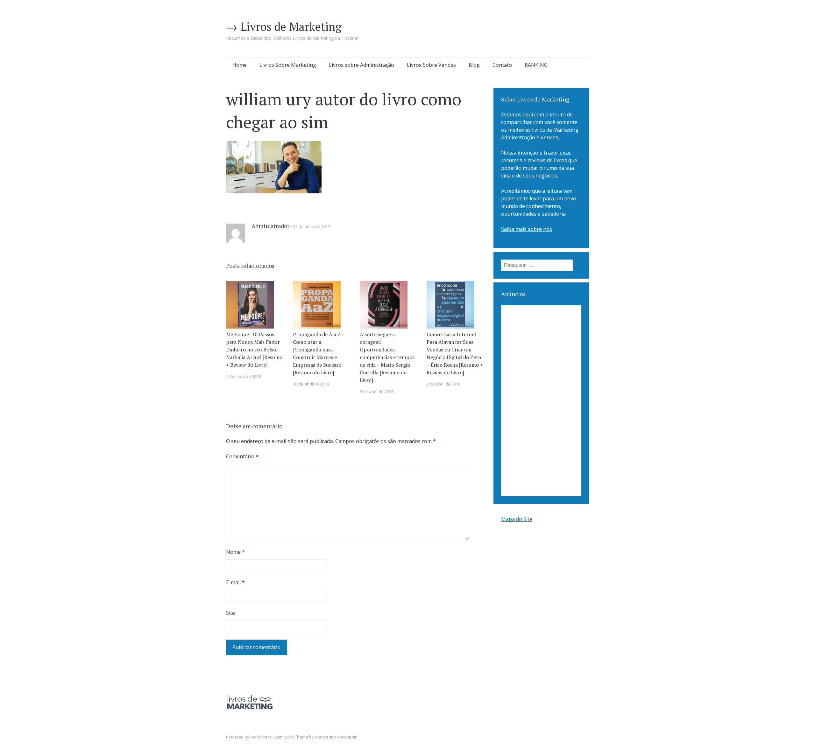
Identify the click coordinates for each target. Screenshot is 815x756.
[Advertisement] (541, 400)
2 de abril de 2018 (443, 384)
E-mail (235, 582)
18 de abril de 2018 (311, 384)
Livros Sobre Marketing (287, 64)
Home (239, 64)
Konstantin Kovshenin (336, 737)
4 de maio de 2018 (243, 376)
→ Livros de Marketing (284, 26)
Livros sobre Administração (361, 64)
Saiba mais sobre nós (526, 228)
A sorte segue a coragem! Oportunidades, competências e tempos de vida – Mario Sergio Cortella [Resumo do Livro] (387, 357)
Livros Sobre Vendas (431, 64)
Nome (235, 551)
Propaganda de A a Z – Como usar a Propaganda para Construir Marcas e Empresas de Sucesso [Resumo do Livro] (318, 353)
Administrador (270, 226)
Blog (474, 64)
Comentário (242, 456)
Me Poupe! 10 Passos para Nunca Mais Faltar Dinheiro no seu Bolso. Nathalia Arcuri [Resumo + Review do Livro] (254, 349)
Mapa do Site (516, 519)
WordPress (261, 737)
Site (230, 612)
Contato (502, 64)
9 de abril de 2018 (376, 391)
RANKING (536, 64)
